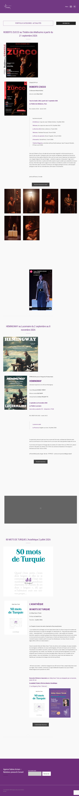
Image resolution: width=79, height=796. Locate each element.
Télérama (35, 132)
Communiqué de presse (41, 724)
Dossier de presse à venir (40, 184)
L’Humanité (36, 139)
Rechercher (47, 773)
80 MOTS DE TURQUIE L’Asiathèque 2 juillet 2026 (28, 539)
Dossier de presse (40, 461)
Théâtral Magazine (38, 143)
